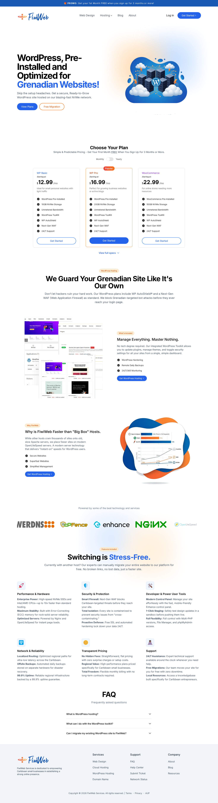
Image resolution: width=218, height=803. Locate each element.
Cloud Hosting (101, 767)
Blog (120, 15)
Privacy (138, 793)
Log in (170, 15)
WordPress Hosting (103, 773)
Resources (174, 773)
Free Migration (52, 106)
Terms (129, 793)
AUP (147, 793)
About (132, 15)
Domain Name (100, 779)
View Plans (27, 106)
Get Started (56, 240)
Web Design (87, 15)
